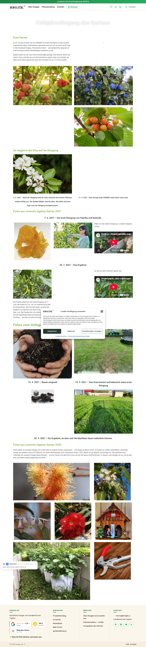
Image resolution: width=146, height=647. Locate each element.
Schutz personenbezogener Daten (79, 336)
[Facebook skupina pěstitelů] (131, 624)
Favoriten (57, 620)
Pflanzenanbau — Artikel (93, 622)
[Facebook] (116, 624)
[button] (102, 311)
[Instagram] (121, 624)
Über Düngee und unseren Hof (94, 617)
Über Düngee (33, 7)
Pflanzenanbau (48, 7)
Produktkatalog (59, 616)
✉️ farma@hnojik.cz (122, 616)
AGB (127, 644)
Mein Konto (57, 627)
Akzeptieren (52, 331)
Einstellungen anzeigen (92, 331)
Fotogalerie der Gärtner (93, 626)
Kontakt (60, 7)
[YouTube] (126, 624)
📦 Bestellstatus (60, 631)
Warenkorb (57, 623)
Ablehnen (71, 331)
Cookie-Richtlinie (61, 336)
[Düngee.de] (18, 7)
